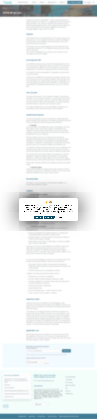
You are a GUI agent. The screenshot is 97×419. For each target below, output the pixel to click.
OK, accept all (39, 217)
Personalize (59, 217)
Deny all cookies (49, 217)
